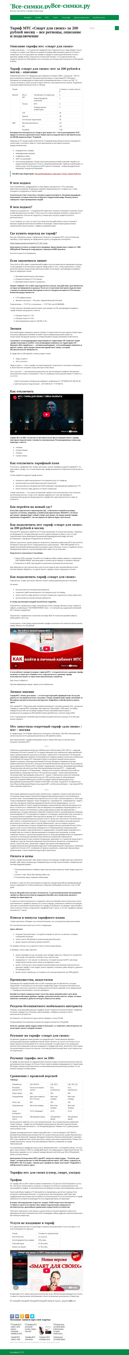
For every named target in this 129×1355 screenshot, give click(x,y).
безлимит (20, 1342)
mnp (15, 1342)
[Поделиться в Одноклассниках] (22, 1316)
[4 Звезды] (40, 1301)
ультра (58, 1342)
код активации (34, 1342)
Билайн (38, 17)
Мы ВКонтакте (99, 17)
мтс (41, 1342)
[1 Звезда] (14, 1301)
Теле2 (55, 17)
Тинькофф (66, 17)
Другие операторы (81, 17)
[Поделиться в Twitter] (32, 1316)
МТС (47, 17)
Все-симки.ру (70, 6)
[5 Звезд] (48, 1301)
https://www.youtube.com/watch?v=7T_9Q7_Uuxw (28, 243)
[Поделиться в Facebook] (12, 1316)
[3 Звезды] (31, 1301)
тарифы (52, 1342)
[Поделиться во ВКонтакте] (17, 1316)
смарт (44, 1342)
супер (48, 1342)
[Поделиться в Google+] (27, 1316)
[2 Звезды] (23, 1301)
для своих (27, 1342)
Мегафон (27, 17)
